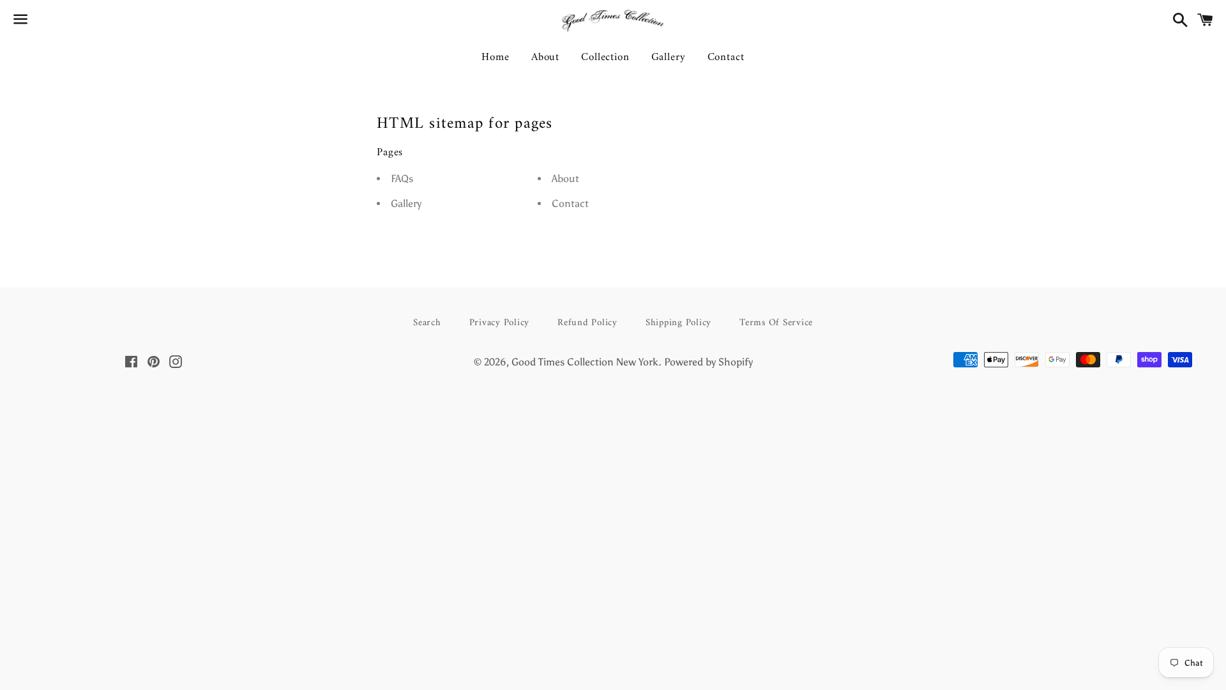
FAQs (402, 178)
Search (427, 323)
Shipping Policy (678, 323)
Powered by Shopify (708, 362)
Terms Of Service (776, 323)
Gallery (668, 57)
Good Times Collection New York (584, 362)
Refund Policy (587, 323)
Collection (605, 57)
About (545, 57)
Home (495, 57)
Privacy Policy (499, 323)
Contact (726, 57)
